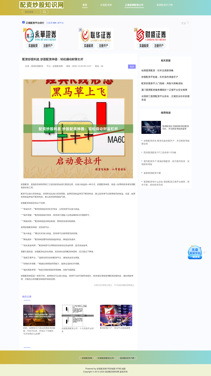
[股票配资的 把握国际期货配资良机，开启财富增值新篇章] (151, 127)
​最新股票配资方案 (152, 172)
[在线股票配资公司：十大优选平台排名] (78, 315)
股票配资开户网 (165, 4)
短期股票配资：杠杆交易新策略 (157, 70)
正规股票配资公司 (134, 4)
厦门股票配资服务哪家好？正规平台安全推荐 (164, 89)
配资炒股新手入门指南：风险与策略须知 (162, 83)
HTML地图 (121, 368)
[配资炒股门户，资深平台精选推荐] (116, 315)
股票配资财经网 (112, 371)
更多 (184, 23)
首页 (85, 4)
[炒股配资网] (41, 4)
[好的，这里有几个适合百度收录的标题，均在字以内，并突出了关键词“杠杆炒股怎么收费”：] (39, 315)
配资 (132, 66)
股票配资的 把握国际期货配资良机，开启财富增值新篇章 (175, 127)
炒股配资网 (106, 4)
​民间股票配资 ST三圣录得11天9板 (160, 152)
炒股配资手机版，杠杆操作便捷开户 (159, 76)
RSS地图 (111, 368)
